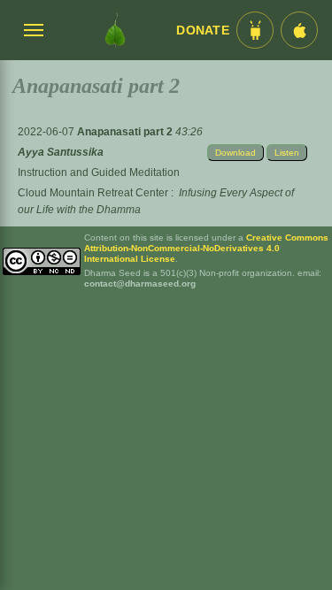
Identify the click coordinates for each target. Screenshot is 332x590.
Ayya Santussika (61, 152)
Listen (286, 152)
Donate (202, 30)
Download (235, 152)
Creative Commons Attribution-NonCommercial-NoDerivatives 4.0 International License (206, 248)
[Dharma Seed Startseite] (114, 30)
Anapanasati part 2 (126, 132)
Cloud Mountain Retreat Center (93, 193)
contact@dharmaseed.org (140, 283)
